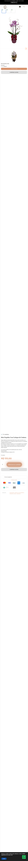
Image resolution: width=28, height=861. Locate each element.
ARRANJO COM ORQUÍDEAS (19, 492)
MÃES (15, 493)
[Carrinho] (20, 7)
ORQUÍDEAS (19, 493)
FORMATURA (12, 493)
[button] (26, 48)
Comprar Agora (14, 72)
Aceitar (4, 858)
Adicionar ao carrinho (14, 464)
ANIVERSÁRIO (12, 492)
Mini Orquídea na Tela (5, 63)
